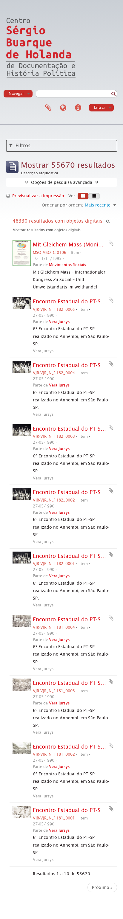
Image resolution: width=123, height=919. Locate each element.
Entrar (99, 107)
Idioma (63, 107)
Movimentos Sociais (67, 265)
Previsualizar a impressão (37, 195)
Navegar (16, 93)
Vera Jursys (59, 321)
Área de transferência (48, 107)
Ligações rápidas (77, 107)
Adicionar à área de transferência (111, 243)
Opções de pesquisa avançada (61, 182)
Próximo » (102, 887)
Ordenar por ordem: (62, 205)
